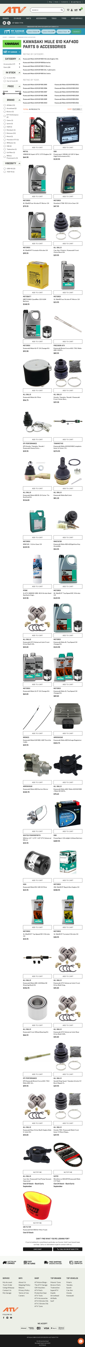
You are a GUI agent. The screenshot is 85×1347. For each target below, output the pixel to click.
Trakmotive (54, 1287)
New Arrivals (76, 18)
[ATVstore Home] (11, 1310)
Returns (21, 1287)
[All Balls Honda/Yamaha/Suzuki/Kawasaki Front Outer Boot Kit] (68, 373)
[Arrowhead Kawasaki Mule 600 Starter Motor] (37, 765)
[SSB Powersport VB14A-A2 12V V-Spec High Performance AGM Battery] (68, 130)
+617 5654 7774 (53, 1337)
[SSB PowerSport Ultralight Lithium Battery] (68, 814)
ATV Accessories (41, 1298)
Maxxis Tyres (55, 1282)
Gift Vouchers (40, 1287)
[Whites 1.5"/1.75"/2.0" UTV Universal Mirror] (37, 814)
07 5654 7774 (17, 23)
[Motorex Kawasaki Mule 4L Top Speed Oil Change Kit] (68, 618)
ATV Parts (38, 1290)
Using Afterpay (8, 1287)
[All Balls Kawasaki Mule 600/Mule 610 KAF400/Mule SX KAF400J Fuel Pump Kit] (68, 765)
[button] (81, 1341)
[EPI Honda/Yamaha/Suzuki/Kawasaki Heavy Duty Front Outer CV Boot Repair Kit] (37, 422)
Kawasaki (11, 37)
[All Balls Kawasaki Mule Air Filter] (37, 373)
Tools (53, 18)
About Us (22, 1282)
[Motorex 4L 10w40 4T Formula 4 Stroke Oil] (37, 226)
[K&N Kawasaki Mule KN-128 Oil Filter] (37, 863)
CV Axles (17, 18)
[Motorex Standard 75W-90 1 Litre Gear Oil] (68, 179)
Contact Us (7, 1290)
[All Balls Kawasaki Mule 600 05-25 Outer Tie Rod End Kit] (37, 471)
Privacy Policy (24, 1290)
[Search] (62, 10)
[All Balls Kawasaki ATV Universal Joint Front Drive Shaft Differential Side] (37, 618)
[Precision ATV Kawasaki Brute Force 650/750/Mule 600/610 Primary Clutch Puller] (68, 324)
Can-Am (69, 1290)
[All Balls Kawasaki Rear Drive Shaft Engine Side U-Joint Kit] (37, 1105)
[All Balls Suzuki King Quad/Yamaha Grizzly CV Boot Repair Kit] (68, 1056)
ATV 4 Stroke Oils (41, 1301)
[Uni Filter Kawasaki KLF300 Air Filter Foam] (37, 1205)
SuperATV (54, 1290)
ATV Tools (39, 1295)
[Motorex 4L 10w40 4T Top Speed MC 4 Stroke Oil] (68, 569)
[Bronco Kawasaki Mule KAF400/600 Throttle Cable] (37, 716)
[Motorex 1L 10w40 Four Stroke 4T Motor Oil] (68, 275)
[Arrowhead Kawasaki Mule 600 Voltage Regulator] (68, 716)
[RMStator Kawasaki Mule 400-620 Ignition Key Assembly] (68, 520)
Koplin (52, 1293)
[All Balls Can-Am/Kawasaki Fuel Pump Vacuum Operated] (37, 1154)
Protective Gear (41, 1293)
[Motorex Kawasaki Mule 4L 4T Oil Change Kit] (37, 324)
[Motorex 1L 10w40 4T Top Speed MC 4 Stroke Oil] (37, 910)
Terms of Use (24, 1293)
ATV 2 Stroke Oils (41, 1303)
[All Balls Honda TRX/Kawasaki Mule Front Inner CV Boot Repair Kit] (68, 1105)
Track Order (7, 1285)
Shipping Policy (24, 1285)
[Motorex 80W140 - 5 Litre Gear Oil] (37, 520)
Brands (6, 18)
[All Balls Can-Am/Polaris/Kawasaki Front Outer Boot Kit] (68, 226)
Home (5, 37)
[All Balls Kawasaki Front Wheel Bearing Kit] (37, 1007)
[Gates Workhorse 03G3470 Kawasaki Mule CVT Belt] (68, 1154)
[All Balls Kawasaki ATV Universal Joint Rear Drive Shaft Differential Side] (68, 1007)
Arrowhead (54, 1295)
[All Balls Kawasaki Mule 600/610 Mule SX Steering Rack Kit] (37, 959)
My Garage (7, 1293)
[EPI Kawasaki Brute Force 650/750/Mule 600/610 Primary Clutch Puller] (37, 1056)
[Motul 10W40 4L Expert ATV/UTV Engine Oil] (37, 130)
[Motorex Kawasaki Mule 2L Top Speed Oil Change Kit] (68, 667)
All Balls (53, 1298)
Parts (28, 18)
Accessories (41, 18)
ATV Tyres (39, 1306)
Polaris (69, 1282)
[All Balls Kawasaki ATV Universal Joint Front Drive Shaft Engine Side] (68, 959)
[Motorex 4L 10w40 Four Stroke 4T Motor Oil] (37, 179)
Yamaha (69, 1285)
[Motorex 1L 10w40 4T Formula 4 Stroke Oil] (68, 910)
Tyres (63, 18)
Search (76, 32)
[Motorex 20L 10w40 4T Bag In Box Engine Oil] (68, 863)
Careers (22, 1295)
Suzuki (68, 1287)
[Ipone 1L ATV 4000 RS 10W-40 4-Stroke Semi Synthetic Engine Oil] (37, 569)
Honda (69, 1293)
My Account (7, 1282)
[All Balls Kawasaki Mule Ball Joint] (68, 471)
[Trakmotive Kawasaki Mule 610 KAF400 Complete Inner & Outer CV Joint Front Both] (68, 422)
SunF (52, 1301)
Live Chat (38, 1249)
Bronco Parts (55, 1285)
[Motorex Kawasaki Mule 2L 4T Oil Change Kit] (37, 667)
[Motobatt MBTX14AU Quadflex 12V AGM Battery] (37, 275)
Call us (68, 1249)
